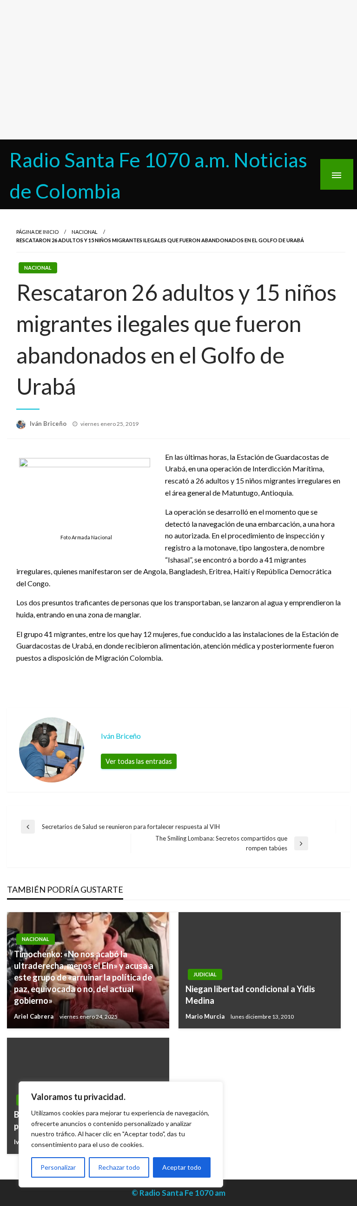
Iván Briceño (49, 423)
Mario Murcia (205, 1016)
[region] (121, 1134)
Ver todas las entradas (139, 761)
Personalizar (58, 1167)
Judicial (205, 974)
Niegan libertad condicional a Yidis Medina (250, 995)
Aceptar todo (181, 1167)
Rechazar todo (119, 1167)
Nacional (85, 232)
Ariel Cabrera (34, 1016)
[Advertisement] (178, 70)
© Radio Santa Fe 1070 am (178, 1193)
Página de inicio (37, 232)
